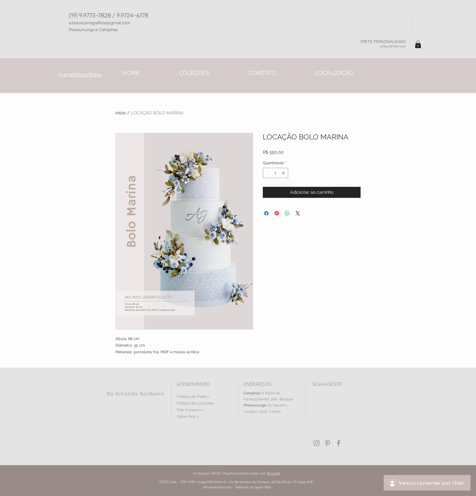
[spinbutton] (275, 173)
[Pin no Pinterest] (277, 213)
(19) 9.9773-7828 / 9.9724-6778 (108, 15)
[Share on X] (297, 213)
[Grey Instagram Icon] (316, 443)
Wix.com (273, 473)
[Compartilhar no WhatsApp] (287, 213)
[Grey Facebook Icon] (338, 443)
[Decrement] (267, 173)
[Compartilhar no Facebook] (266, 213)
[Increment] (283, 173)
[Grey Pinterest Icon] (327, 443)
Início (120, 112)
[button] (418, 44)
